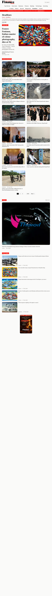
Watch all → (47, 200)
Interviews (14, 6)
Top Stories (7, 6)
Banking (32, 6)
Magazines (28, 8)
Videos (16, 8)
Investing (45, 6)
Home (3, 17)
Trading (11, 8)
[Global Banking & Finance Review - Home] (13, 2)
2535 (28, 193)
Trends (40, 8)
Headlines (34, 8)
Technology (39, 6)
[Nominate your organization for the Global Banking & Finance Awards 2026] (26, 324)
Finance (27, 6)
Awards (22, 8)
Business (21, 6)
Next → (32, 193)
